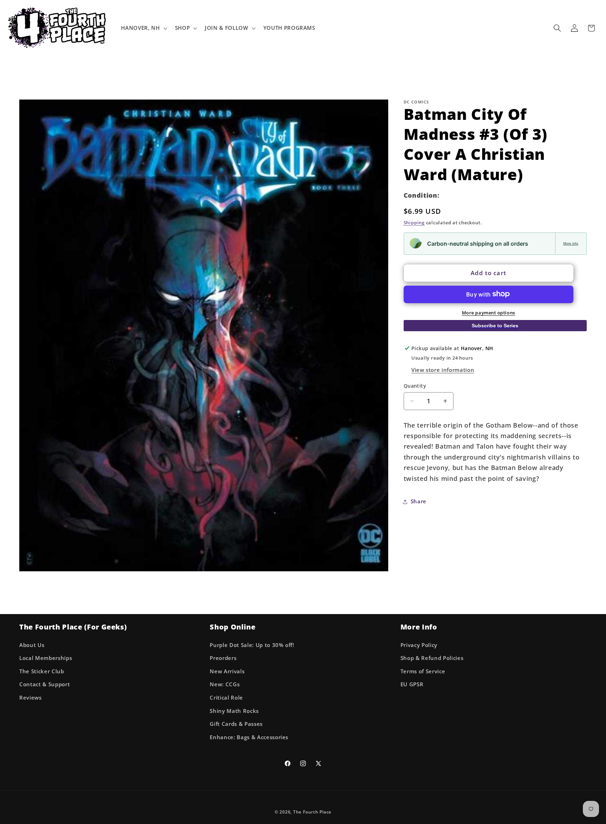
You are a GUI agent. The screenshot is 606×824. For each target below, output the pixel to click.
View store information (442, 370)
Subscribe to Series (495, 325)
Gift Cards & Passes (236, 724)
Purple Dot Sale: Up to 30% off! (252, 645)
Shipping (414, 222)
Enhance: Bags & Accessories (249, 737)
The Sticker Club (41, 671)
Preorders (223, 658)
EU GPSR (412, 684)
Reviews (30, 697)
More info (570, 243)
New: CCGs (225, 684)
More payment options (488, 312)
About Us (31, 645)
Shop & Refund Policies (432, 658)
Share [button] (418, 501)
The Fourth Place (312, 812)
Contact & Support (44, 684)
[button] (143, 28)
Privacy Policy (418, 645)
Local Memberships (45, 658)
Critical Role (226, 697)
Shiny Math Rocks (234, 711)
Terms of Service (422, 671)
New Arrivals (227, 671)
